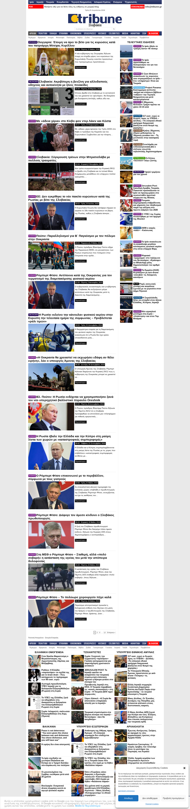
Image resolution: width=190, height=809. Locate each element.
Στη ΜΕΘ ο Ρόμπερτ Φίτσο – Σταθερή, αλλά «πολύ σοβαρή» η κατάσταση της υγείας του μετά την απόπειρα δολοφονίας (67, 558)
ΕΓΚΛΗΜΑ (63, 33)
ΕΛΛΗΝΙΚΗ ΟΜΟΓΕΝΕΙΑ (49, 652)
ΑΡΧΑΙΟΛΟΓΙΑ (135, 726)
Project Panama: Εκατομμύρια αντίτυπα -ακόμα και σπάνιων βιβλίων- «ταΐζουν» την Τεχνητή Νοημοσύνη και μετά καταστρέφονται (147, 93)
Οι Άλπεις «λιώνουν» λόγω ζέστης (145, 159)
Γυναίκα (107, 37)
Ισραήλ (40, 2)
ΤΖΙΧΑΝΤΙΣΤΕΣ (92, 652)
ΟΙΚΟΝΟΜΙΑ (75, 33)
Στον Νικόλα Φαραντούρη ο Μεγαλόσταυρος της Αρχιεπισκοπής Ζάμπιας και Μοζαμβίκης (55, 659)
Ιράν (32, 2)
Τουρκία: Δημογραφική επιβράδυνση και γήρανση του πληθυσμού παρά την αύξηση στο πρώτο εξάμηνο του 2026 (147, 205)
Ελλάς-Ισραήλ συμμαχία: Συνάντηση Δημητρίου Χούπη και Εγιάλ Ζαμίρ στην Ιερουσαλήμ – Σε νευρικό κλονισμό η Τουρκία (141, 689)
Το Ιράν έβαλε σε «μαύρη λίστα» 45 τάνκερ (145, 47)
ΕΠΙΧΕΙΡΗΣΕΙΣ (90, 33)
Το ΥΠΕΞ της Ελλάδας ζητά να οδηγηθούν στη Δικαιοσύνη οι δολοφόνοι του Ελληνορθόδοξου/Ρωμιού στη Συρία (54, 702)
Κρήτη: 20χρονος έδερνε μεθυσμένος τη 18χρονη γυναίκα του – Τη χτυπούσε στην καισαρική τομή (146, 135)
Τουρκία (50, 2)
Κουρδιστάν (63, 2)
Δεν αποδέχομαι (149, 798)
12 (105, 633)
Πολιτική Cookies (152, 804)
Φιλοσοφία (60, 37)
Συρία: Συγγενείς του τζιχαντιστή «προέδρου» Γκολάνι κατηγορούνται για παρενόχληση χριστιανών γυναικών (98, 661)
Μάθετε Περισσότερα (87, 805)
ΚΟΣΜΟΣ (102, 33)
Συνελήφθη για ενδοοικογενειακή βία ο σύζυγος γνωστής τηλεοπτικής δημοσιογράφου (147, 148)
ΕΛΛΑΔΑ (53, 33)
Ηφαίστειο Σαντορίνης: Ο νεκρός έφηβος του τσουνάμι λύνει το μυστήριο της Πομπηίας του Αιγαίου (142, 748)
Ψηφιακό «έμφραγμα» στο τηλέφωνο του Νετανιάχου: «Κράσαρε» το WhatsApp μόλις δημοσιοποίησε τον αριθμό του (147, 261)
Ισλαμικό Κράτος (102, 2)
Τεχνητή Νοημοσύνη (81, 2)
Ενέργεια (117, 2)
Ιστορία (51, 37)
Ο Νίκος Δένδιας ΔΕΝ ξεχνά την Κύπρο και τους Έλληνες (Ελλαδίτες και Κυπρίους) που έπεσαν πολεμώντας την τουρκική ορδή (142, 717)
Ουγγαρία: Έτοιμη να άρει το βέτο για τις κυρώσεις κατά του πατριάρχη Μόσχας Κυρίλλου (71, 44)
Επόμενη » (111, 633)
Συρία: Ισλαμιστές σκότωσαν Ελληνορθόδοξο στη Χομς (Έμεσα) (55, 713)
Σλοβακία (95, 25)
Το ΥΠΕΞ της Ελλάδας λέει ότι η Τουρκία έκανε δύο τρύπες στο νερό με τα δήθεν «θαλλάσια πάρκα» (99, 761)
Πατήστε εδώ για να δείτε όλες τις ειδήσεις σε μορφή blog (71, 7)
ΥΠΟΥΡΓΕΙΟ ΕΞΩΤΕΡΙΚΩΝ (92, 726)
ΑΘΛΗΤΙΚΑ (135, 33)
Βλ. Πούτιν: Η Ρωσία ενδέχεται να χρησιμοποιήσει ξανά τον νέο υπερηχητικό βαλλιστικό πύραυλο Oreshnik (70, 398)
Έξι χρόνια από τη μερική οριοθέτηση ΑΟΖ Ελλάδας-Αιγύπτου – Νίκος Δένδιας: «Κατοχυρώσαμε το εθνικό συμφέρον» (98, 790)
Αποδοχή (128, 798)
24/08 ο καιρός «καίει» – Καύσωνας (144, 229)
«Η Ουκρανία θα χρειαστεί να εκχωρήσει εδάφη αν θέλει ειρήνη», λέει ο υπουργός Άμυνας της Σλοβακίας (71, 359)
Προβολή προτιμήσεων (173, 798)
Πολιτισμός (71, 37)
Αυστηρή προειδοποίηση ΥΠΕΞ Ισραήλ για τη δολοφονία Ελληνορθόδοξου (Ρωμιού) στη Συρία (55, 687)
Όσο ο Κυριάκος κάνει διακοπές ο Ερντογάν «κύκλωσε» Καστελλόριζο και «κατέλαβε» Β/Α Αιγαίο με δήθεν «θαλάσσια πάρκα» (99, 777)
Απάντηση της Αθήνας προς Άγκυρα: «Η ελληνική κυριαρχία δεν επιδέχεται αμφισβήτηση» (98, 734)
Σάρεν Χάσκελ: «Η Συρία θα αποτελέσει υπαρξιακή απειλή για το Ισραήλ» (98, 700)
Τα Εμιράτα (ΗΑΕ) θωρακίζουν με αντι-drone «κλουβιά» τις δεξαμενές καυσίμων (146, 273)
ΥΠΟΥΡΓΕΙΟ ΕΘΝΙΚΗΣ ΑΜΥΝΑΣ (135, 652)
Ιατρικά (116, 37)
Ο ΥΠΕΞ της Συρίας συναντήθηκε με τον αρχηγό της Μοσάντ (147, 216)
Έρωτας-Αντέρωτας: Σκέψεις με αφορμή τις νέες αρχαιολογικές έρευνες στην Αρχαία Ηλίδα (142, 734)
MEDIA (125, 33)
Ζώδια (87, 37)
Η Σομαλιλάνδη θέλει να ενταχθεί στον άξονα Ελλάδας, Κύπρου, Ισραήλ (147, 300)
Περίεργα (32, 37)
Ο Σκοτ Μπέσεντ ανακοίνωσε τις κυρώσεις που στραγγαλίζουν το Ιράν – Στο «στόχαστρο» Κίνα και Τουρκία (147, 78)
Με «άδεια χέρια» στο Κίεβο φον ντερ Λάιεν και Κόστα (73, 121)
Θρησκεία (42, 37)
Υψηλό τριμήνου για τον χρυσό (146, 173)
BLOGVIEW (153, 33)
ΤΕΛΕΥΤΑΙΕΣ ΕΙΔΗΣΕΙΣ (141, 42)
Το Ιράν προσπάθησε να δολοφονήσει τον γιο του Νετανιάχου (145, 63)
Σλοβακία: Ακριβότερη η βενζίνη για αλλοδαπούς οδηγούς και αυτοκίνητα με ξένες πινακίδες (68, 83)
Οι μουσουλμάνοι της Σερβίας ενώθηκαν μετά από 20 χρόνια (55, 774)
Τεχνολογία (132, 37)
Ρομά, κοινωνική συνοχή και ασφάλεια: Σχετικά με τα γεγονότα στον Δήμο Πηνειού (147, 287)
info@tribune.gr (153, 7)
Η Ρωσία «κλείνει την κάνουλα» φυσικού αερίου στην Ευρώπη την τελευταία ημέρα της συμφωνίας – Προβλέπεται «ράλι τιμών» (70, 318)
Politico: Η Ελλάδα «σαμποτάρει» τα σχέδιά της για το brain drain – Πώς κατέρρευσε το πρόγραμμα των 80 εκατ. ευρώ (55, 675)
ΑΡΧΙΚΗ (32, 33)
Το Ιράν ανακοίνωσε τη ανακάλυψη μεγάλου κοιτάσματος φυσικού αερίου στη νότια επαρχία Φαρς (147, 245)
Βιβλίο (79, 37)
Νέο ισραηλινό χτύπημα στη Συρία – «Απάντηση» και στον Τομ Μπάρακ (146, 315)
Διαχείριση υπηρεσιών (126, 791)
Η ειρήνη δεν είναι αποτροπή (55, 744)
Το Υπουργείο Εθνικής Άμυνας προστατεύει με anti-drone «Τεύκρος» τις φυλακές (142, 674)
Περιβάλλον (144, 37)
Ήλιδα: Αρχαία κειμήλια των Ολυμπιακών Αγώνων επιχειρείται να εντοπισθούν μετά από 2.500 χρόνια (141, 761)
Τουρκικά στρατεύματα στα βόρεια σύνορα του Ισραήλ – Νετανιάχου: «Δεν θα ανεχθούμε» (98, 715)
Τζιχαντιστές (131, 2)
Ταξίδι (123, 37)
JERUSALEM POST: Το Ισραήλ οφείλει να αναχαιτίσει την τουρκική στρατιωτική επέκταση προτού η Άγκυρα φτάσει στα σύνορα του (99, 676)
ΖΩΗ (144, 33)
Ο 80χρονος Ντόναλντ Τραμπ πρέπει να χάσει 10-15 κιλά (146, 104)
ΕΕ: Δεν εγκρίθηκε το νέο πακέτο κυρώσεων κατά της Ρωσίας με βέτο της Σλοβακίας (69, 198)
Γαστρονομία (97, 37)
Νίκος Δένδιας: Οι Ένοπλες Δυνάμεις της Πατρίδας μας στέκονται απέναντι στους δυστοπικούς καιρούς (141, 702)
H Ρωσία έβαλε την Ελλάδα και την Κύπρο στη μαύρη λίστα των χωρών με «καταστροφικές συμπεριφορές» (69, 438)
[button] (184, 768)
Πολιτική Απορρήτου (36, 638)
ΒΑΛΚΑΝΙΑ (49, 726)
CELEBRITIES (114, 33)
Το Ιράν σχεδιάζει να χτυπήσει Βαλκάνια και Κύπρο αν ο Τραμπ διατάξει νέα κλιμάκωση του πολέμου (55, 761)
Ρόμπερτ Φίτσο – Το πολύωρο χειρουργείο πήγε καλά (73, 597)
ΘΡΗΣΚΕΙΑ (33, 42)
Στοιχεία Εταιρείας (51, 638)
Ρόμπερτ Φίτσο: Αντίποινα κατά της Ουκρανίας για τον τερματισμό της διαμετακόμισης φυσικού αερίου (70, 277)
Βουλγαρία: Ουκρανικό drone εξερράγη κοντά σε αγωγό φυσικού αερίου (53, 788)
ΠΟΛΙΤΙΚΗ (43, 33)
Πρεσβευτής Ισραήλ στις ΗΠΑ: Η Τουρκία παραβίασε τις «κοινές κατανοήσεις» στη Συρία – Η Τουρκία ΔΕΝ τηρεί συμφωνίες (99, 689)
